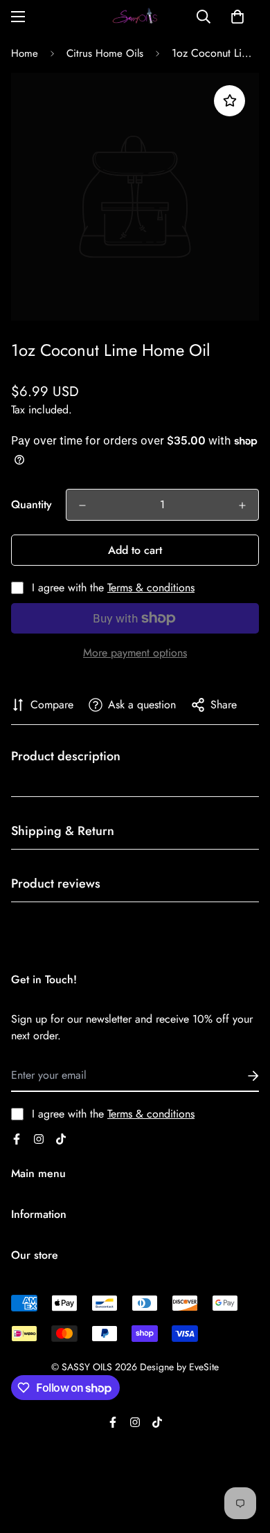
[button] (237, 17)
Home (24, 53)
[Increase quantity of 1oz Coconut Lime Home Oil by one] (242, 505)
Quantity (31, 504)
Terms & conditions (151, 587)
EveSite (204, 1367)
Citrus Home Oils (104, 53)
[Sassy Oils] (135, 17)
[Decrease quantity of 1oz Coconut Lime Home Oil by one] (82, 505)
